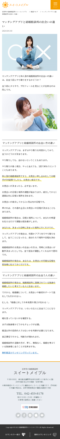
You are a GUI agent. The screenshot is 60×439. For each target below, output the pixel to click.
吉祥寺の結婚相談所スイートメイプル (14, 12)
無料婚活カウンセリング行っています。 (20, 352)
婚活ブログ (34, 12)
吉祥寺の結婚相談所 (30, 371)
